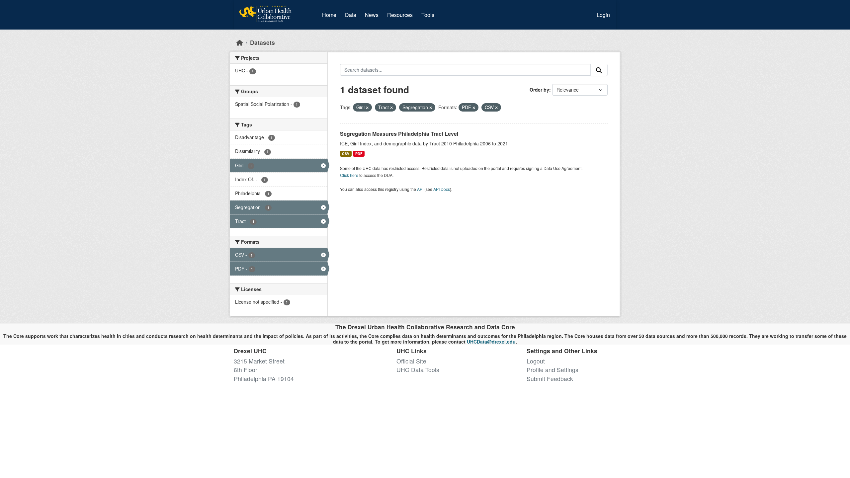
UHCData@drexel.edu (491, 341)
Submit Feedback (550, 378)
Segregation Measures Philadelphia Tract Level (399, 133)
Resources (400, 15)
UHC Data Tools (417, 369)
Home (329, 15)
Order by (539, 89)
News (372, 15)
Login (603, 15)
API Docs (441, 189)
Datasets (262, 42)
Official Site (411, 361)
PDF (358, 153)
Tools (427, 15)
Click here (349, 175)
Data (352, 15)
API (420, 189)
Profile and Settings (552, 369)
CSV (345, 153)
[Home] (239, 42)
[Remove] (367, 107)
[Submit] (599, 70)
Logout (536, 361)
